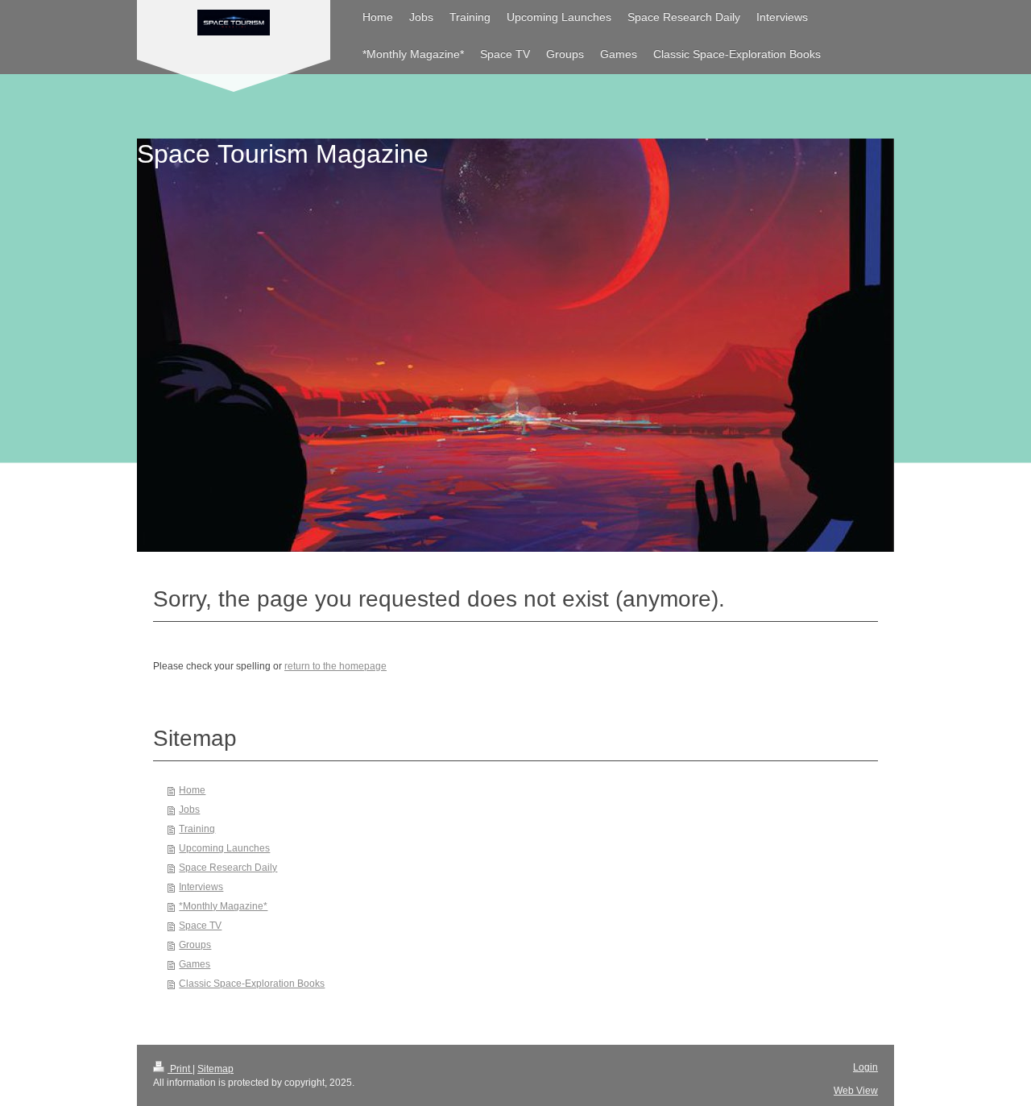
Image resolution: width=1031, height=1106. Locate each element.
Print (180, 1069)
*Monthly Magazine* (223, 906)
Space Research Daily (228, 867)
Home (192, 790)
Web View (856, 1090)
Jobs (189, 809)
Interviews (201, 887)
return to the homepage (335, 666)
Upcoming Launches (224, 848)
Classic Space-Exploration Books (252, 983)
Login (865, 1067)
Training (197, 829)
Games (194, 964)
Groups (195, 945)
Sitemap (215, 1069)
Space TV (200, 925)
